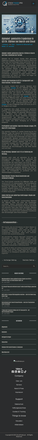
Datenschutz (19, 404)
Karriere (19, 385)
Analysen (5, 44)
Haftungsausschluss (19, 408)
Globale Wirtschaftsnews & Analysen (12, 347)
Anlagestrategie (6, 337)
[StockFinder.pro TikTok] (25, 371)
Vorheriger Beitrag (9, 260)
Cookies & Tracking (19, 411)
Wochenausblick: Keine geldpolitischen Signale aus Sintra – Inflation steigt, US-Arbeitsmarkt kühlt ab (17, 279)
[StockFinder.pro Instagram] (19, 371)
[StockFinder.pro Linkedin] (16, 371)
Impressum (19, 392)
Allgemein (4, 327)
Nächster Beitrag (29, 260)
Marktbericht (5, 352)
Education (4, 342)
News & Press (19, 388)
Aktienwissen (19, 424)
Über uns (19, 381)
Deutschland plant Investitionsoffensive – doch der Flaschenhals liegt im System (18, 303)
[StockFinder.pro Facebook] (13, 371)
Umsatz (13, 88)
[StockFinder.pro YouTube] (22, 371)
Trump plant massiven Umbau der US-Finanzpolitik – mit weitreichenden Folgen (16, 310)
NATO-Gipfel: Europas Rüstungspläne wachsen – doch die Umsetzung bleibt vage (19, 295)
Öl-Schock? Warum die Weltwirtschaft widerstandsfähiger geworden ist (19, 287)
